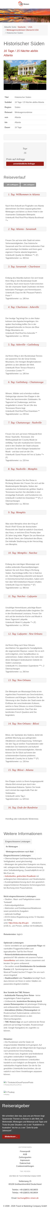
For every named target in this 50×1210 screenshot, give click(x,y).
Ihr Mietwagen (12, 847)
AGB (25, 1154)
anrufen (45, 4)
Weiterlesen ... (11, 1137)
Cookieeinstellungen (25, 1166)
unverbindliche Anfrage (24, 164)
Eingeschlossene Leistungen (17, 842)
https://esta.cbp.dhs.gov (18, 923)
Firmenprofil (25, 1151)
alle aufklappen (12, 185)
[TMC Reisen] (25, 3)
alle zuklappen (28, 185)
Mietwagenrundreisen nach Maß (20, 852)
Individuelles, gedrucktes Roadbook (20, 876)
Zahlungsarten (25, 1157)
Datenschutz (25, 1163)
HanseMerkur (9, 960)
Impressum (25, 1160)
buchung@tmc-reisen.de (28, 1198)
